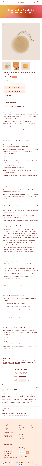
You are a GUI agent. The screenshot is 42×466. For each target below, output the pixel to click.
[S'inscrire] (27, 452)
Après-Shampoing (23, 429)
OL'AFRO (29, 462)
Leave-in (21, 432)
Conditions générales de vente (10, 457)
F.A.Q (31, 425)
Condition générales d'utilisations (8, 454)
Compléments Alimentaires (22, 437)
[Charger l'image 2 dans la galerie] (16, 66)
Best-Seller (21, 425)
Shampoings (21, 427)
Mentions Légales (7, 446)
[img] (5, 388)
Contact (32, 427)
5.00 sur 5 (24, 372)
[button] (3, 2)
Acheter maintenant (14, 91)
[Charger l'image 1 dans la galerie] (6, 66)
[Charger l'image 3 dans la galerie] (25, 66)
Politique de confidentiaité (9, 448)
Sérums (20, 440)
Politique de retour (8, 451)
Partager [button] (8, 95)
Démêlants (21, 434)
